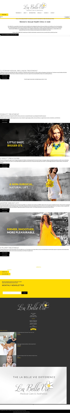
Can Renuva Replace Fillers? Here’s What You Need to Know (27, 355)
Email (36, 316)
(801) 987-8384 (24, 18)
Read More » (19, 334)
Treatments (18, 12)
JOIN (24, 292)
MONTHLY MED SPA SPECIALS (45, 18)
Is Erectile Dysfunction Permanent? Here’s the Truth (25, 332)
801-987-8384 (32, 316)
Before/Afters (32, 12)
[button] (33, 404)
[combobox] (33, 17)
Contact (52, 12)
